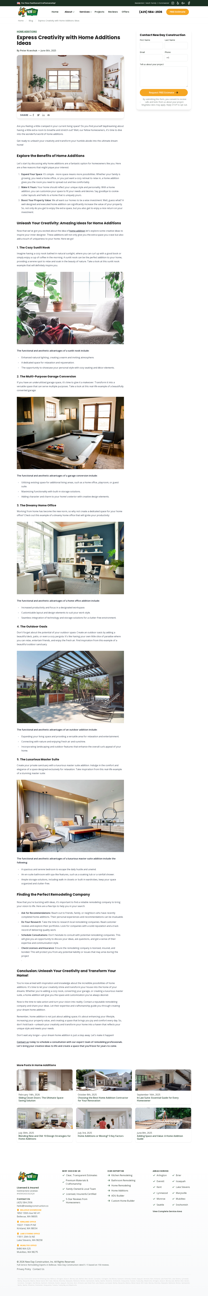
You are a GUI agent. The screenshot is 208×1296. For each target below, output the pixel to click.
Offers (125, 11)
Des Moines (113, 1279)
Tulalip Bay (139, 1281)
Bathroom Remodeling (123, 1180)
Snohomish (182, 1204)
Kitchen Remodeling (121, 1175)
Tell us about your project (152, 64)
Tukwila (132, 1281)
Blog (31, 20)
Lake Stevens (183, 1187)
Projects (99, 11)
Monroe (161, 1198)
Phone (168, 52)
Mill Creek (49, 1281)
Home (55, 11)
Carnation (97, 1279)
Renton (83, 1281)
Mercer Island (40, 1281)
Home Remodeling (121, 1185)
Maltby (20, 1281)
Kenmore (146, 1279)
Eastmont (120, 1279)
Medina (32, 1281)
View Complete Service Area (167, 1211)
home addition (77, 230)
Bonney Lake (74, 1279)
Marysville (181, 1193)
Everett (160, 1181)
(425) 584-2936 (150, 12)
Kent (159, 1187)
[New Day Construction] (30, 11)
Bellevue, (53, 1279)
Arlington (162, 1175)
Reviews (113, 11)
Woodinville (148, 1281)
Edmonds (128, 1279)
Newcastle (69, 1281)
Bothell (81, 1279)
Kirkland (157, 1279)
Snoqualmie (125, 1281)
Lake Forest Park (166, 1279)
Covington (104, 1279)
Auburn (66, 1279)
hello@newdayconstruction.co (32, 1205)
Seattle (160, 1204)
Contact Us (38, 1269)
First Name (145, 40)
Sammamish (90, 1281)
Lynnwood (162, 1193)
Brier (178, 1175)
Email (142, 52)
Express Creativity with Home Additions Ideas (58, 20)
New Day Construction (37, 1261)
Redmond (76, 1281)
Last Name (170, 40)
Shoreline (109, 1281)
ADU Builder (117, 1195)
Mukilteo (180, 1198)
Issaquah (181, 1181)
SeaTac (97, 1281)
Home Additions (27, 31)
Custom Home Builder (123, 1200)
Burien (91, 1279)
